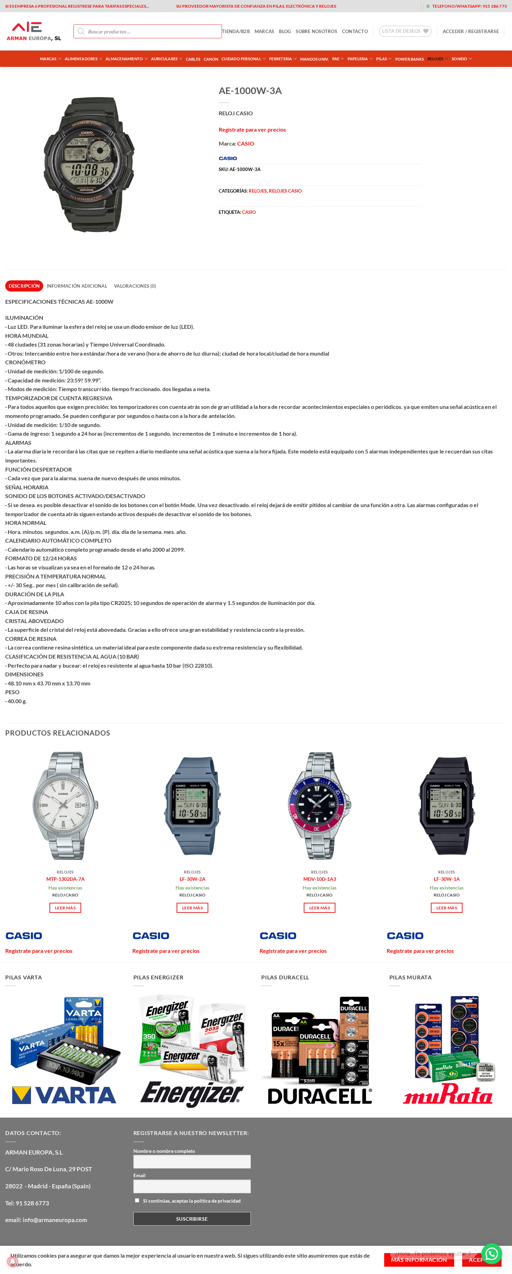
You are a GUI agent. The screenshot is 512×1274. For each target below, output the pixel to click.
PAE (336, 58)
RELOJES (435, 58)
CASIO (245, 143)
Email (139, 1175)
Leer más (65, 908)
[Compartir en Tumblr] (288, 234)
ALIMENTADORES (81, 58)
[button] (471, 31)
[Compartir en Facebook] (225, 234)
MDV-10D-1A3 (319, 879)
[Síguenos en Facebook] (354, 6)
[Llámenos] (399, 6)
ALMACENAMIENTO (124, 58)
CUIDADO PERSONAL (241, 58)
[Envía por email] (250, 234)
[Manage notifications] (12, 1261)
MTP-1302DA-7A (65, 879)
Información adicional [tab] (77, 286)
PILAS (381, 58)
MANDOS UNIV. (314, 59)
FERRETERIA (280, 58)
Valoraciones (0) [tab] (135, 286)
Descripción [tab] (24, 286)
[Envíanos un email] (387, 6)
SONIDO (459, 58)
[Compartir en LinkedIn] (275, 234)
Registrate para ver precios (252, 129)
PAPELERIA (358, 58)
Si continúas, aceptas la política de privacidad (191, 1201)
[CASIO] (23, 935)
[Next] (506, 853)
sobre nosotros (316, 31)
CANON (211, 59)
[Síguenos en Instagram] (365, 6)
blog (285, 31)
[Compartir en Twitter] (237, 234)
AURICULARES (164, 58)
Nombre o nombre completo (164, 1151)
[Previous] (5, 853)
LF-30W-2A (192, 879)
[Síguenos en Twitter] (376, 6)
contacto (355, 31)
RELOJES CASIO (285, 191)
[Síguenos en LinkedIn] (410, 6)
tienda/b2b (236, 31)
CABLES (193, 59)
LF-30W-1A (447, 879)
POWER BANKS (409, 59)
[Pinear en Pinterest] (262, 234)
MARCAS (264, 31)
